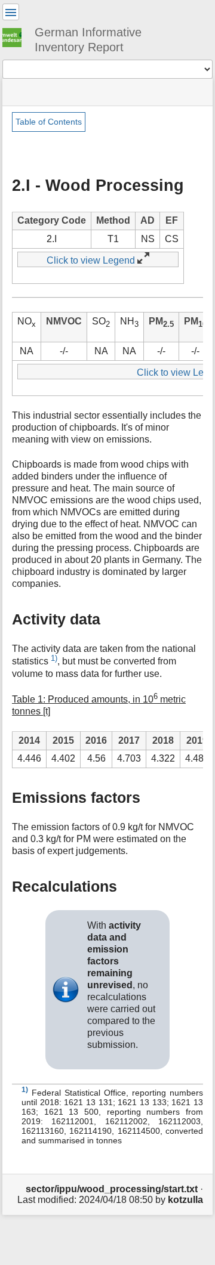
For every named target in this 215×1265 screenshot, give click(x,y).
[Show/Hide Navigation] (10, 12)
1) (54, 658)
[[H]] (16, 35)
